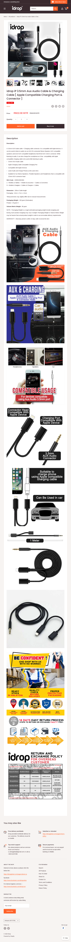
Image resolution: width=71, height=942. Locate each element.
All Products (42, 871)
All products (12, 16)
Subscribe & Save (60, 2)
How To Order (43, 873)
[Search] (55, 9)
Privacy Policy (43, 885)
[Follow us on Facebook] (5, 928)
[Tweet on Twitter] (59, 106)
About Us (41, 876)
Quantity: (10, 119)
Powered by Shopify (9, 936)
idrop (8, 106)
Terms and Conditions (45, 882)
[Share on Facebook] (52, 106)
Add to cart (20, 126)
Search (41, 868)
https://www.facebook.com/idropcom (15, 886)
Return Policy (43, 888)
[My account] (62, 9)
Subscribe (9, 911)
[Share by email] (63, 106)
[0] (66, 9)
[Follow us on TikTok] (8, 928)
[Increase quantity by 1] (27, 119)
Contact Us (42, 879)
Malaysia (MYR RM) (10, 920)
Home (5, 16)
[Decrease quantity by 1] (16, 119)
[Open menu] (5, 8)
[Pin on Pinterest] (56, 106)
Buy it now (50, 126)
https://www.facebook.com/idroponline (15, 880)
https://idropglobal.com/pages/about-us (15, 874)
